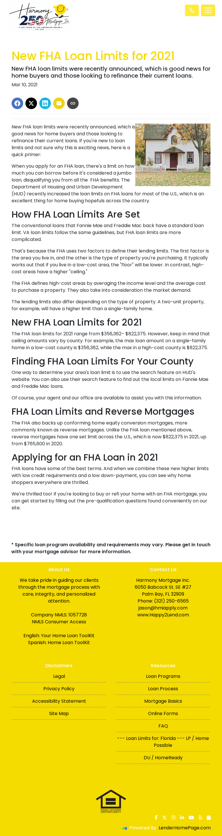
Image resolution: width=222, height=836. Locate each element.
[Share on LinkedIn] (45, 103)
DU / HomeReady (163, 757)
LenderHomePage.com (185, 827)
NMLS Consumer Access (59, 621)
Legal (59, 676)
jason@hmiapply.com (163, 608)
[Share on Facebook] (17, 103)
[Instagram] (173, 817)
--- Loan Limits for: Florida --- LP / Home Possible (163, 742)
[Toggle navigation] (208, 10)
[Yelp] (200, 817)
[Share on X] (31, 103)
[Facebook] (156, 817)
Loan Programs (163, 676)
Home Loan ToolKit (69, 642)
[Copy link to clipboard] (73, 103)
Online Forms (163, 713)
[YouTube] (191, 817)
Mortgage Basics (163, 701)
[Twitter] (164, 817)
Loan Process (163, 688)
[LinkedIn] (182, 817)
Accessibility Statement (59, 701)
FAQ (163, 726)
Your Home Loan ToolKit (68, 635)
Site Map (59, 713)
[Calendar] (209, 817)
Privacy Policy (59, 688)
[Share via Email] (59, 103)
